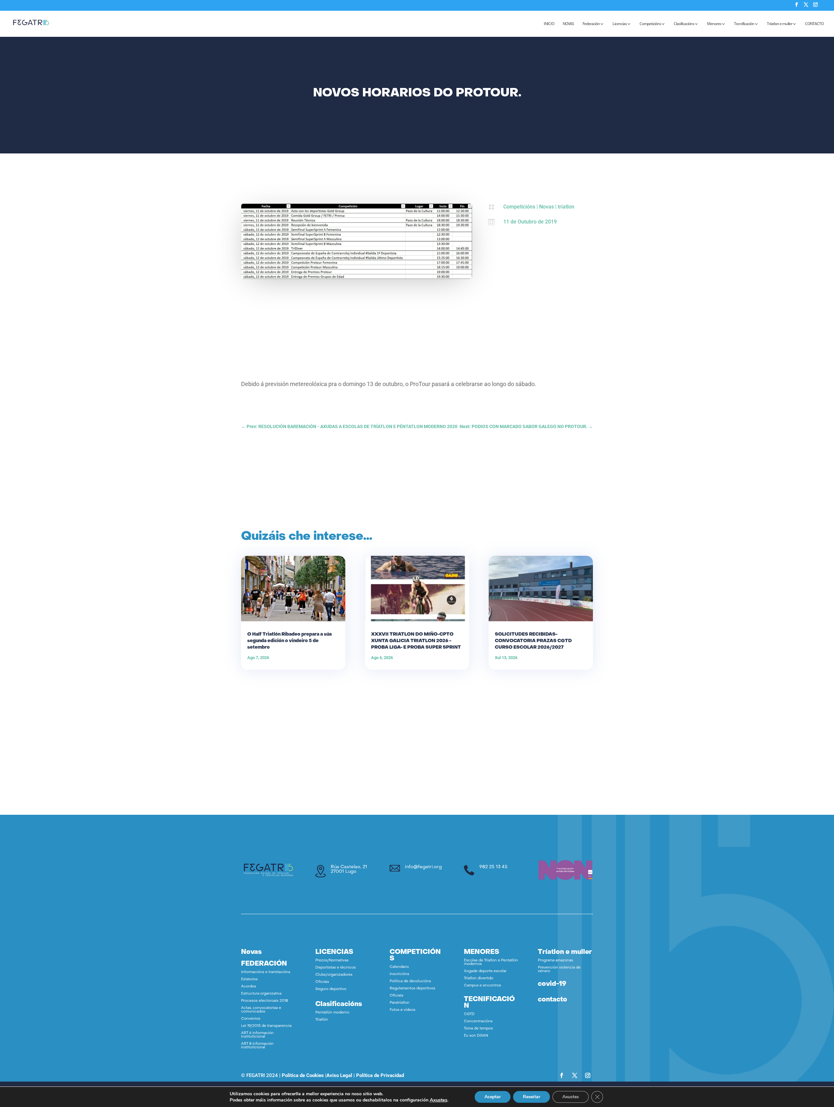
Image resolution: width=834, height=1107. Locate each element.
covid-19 (552, 984)
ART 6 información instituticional (257, 1035)
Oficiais (322, 982)
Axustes (438, 1100)
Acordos (248, 986)
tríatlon (566, 207)
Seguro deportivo (330, 989)
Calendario (399, 967)
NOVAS (568, 24)
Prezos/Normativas (332, 960)
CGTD (469, 1014)
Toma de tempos (478, 1028)
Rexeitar (531, 1097)
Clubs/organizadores (333, 975)
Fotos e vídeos (402, 1010)
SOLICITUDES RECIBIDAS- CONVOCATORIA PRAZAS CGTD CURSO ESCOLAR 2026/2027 (533, 641)
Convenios (250, 1019)
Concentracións (478, 1021)
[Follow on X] (574, 1075)
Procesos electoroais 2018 (264, 1001)
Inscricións (399, 974)
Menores (714, 24)
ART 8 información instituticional (257, 1045)
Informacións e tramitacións (265, 972)
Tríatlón (321, 1020)
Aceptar (492, 1097)
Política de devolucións (410, 981)
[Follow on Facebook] (561, 1075)
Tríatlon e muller (779, 24)
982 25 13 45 (493, 867)
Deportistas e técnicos (335, 968)
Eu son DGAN (476, 1036)
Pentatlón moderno (332, 1012)
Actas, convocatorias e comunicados (261, 1010)
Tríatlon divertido (478, 978)
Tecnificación (744, 24)
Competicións (650, 24)
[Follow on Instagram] (587, 1075)
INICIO (549, 24)
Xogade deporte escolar (485, 971)
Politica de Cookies (303, 1075)
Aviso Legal (339, 1075)
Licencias (619, 24)
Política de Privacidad (380, 1075)
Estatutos (249, 979)
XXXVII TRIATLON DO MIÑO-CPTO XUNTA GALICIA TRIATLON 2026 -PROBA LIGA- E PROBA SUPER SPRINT (416, 641)
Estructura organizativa (261, 994)
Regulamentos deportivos (412, 988)
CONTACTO (814, 24)
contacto (552, 1000)
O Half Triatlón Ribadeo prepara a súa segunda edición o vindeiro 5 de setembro (289, 641)
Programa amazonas (555, 960)
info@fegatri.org (423, 867)
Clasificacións (684, 24)
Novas (546, 207)
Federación (591, 24)
